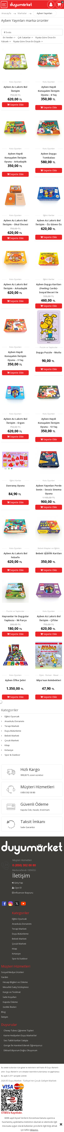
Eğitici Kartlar (48, 215)
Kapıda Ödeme (10, 1001)
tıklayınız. (34, 1130)
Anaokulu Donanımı (14, 721)
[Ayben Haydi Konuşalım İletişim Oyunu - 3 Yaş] (15, 327)
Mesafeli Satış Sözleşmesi (16, 987)
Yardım (4, 977)
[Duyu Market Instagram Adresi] (10, 905)
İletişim (21, 875)
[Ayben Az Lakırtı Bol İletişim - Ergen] (15, 393)
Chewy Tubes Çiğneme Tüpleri (19, 1030)
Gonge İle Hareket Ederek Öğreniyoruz (23, 1045)
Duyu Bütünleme (13, 730)
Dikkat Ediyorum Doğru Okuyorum (20, 1050)
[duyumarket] (21, 3)
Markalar (22, 13)
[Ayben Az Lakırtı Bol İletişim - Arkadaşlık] (15, 259)
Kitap (7, 745)
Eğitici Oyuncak (12, 716)
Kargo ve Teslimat (12, 992)
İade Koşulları (9, 997)
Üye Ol (17, 887)
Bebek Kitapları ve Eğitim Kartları (49, 550)
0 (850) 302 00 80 (24, 865)
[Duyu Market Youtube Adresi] (23, 905)
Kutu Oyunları (15, 82)
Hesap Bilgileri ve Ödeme (15, 982)
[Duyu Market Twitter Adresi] (17, 905)
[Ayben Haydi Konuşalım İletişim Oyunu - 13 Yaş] (48, 393)
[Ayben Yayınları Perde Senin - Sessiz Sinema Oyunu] (48, 460)
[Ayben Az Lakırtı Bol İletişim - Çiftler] (48, 591)
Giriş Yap (18, 882)
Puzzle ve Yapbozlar (49, 347)
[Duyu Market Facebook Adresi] (4, 905)
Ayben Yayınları (44, 13)
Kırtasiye (9, 750)
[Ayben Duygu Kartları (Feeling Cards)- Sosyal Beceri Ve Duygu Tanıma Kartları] (48, 259)
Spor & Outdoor (12, 754)
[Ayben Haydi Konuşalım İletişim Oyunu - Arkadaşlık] (15, 128)
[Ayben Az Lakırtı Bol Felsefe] (15, 528)
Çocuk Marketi (12, 740)
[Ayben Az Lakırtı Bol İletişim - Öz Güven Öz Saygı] (48, 195)
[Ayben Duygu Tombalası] (48, 128)
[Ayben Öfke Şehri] (15, 655)
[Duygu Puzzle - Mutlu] (48, 327)
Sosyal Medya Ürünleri (12, 972)
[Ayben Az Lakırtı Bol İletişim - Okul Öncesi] (15, 195)
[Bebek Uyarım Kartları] (48, 528)
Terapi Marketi (12, 726)
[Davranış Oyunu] (15, 460)
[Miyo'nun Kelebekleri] (48, 655)
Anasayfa (6, 13)
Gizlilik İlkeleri (9, 1006)
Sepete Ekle (17, 104)
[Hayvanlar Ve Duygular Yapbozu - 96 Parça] (15, 591)
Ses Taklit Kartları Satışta (16, 1040)
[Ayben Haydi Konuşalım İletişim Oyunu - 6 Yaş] (48, 61)
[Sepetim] (59, 5)
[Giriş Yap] (51, 5)
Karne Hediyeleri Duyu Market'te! (20, 1035)
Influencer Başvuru (23, 892)
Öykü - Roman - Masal (48, 675)
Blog (3, 1011)
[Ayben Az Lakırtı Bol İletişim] (15, 61)
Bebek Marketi (12, 735)
